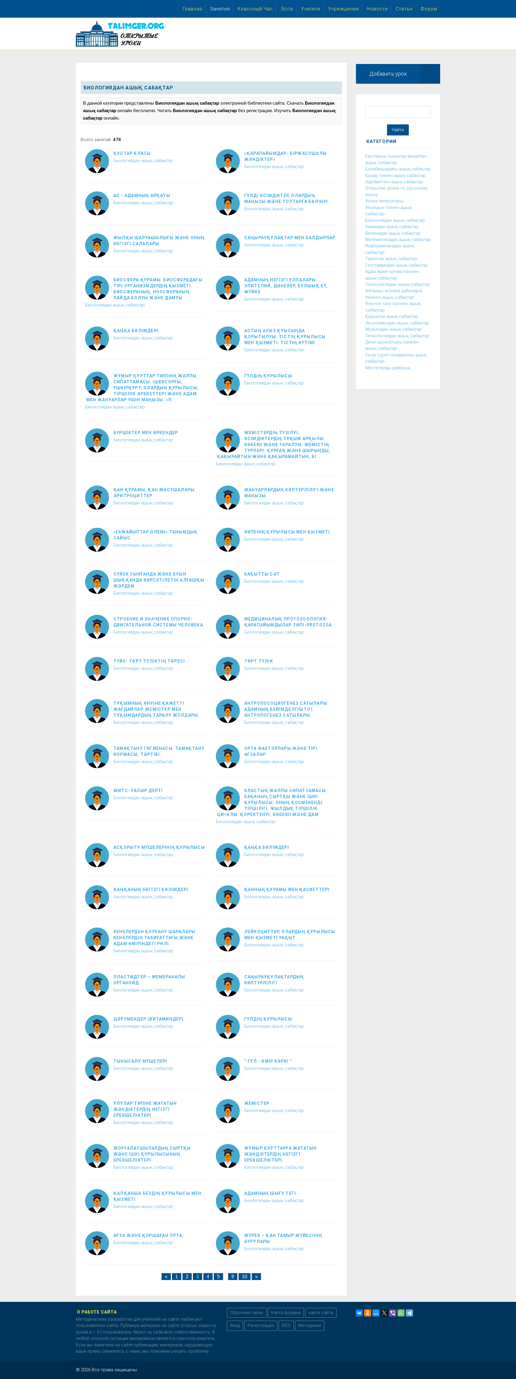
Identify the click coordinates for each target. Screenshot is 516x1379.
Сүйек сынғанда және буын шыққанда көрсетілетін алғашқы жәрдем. (158, 580)
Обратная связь (246, 1312)
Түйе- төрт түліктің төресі (149, 661)
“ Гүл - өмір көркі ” (268, 1061)
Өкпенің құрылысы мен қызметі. (287, 532)
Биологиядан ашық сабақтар (143, 160)
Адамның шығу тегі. (271, 1193)
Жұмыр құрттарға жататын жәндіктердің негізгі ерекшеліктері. (280, 1154)
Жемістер (257, 1103)
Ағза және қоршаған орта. (148, 1235)
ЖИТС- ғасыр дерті (138, 790)
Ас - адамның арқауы (141, 195)
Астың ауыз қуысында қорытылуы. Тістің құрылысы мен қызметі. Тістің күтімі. (284, 336)
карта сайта (320, 1312)
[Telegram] (409, 1313)
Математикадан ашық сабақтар (398, 239)
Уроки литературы (384, 201)
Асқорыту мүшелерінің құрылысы (159, 847)
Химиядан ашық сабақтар (392, 226)
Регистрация (261, 1325)
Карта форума (286, 1312)
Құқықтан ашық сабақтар (391, 316)
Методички (309, 1325)
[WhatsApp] (401, 1313)
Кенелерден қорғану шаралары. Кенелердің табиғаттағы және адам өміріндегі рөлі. (155, 937)
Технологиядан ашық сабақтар (397, 335)
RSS (286, 1325)
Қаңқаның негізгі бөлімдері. (151, 889)
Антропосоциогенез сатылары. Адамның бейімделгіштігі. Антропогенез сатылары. (286, 709)
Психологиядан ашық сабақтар (397, 284)
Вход (235, 1325)
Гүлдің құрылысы (268, 375)
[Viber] (392, 1313)
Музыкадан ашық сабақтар (393, 329)
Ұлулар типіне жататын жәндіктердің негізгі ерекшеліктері (145, 1109)
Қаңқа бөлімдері (266, 847)
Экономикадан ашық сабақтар (397, 323)
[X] (384, 1313)
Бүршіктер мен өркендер (145, 432)
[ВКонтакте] (359, 1313)
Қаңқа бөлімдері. (136, 330)
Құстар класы (132, 153)
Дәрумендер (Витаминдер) (148, 1019)
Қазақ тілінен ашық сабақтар (395, 175)
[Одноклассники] (367, 1313)
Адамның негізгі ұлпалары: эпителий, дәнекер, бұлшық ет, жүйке (286, 285)
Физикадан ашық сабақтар (393, 233)
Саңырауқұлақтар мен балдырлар (290, 237)
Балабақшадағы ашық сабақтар (398, 169)
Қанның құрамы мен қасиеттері (287, 889)
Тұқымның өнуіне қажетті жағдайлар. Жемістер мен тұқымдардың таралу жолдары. (156, 709)
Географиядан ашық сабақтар (396, 265)
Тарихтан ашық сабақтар (391, 258)
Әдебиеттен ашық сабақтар (394, 181)
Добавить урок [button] (388, 74)
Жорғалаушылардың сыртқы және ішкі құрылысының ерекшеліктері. (152, 1154)
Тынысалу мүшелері (140, 1061)
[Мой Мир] (376, 1313)
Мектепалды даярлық (387, 367)
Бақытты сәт (262, 574)
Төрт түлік (258, 661)
